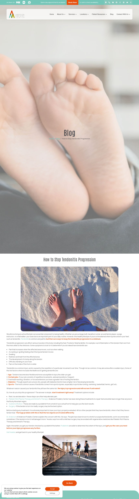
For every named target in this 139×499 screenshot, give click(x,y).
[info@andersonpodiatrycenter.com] (113, 2)
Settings (52, 493)
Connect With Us (122, 14)
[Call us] (109, 2)
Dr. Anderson (11, 417)
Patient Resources (98, 14)
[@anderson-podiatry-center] (123, 2)
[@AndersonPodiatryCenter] (116, 2)
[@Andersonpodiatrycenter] (127, 2)
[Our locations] (106, 2)
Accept (52, 489)
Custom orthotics (15, 404)
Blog (111, 14)
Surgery (12, 406)
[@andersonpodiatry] (120, 2)
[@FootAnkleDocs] (130, 2)
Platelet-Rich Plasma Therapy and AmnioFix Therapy (28, 399)
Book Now (72, 2)
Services (72, 14)
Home (52, 14)
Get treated (11, 432)
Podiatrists (64, 426)
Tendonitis (25, 339)
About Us (60, 14)
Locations (83, 14)
